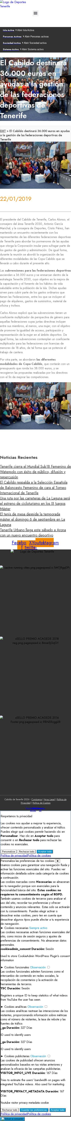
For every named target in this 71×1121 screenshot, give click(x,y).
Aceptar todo (45, 851)
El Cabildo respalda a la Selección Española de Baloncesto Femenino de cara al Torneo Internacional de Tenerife (33, 488)
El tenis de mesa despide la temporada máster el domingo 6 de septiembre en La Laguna (32, 519)
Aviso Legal (49, 799)
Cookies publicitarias (16, 1056)
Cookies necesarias (16, 928)
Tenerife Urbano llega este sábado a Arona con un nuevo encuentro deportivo (33, 532)
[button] (36, 13)
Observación (38, 967)
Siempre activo (38, 928)
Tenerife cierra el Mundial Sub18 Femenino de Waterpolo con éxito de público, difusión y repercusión (35, 472)
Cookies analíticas (15, 1007)
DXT (3, 131)
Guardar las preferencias (34, 1110)
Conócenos (36, 799)
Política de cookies (39, 855)
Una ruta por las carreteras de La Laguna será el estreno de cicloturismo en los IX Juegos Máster (35, 504)
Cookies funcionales (16, 967)
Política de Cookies (41, 803)
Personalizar (8, 851)
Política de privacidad (14, 855)
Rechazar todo (26, 851)
